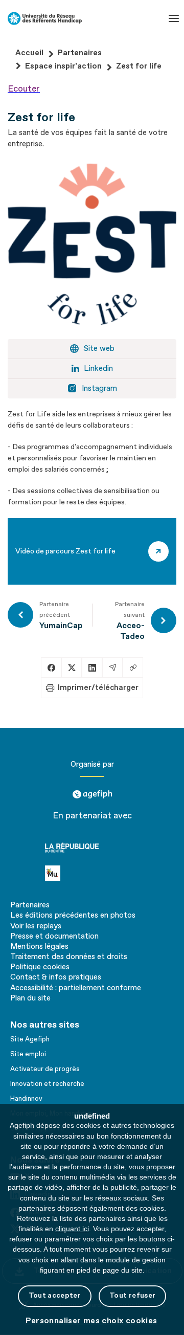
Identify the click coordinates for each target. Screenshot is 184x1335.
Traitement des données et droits (68, 957)
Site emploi (28, 1054)
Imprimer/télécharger (98, 688)
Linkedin (98, 368)
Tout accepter (55, 1295)
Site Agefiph (30, 1039)
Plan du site (30, 998)
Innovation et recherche (47, 1083)
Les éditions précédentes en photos (72, 915)
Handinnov (26, 1098)
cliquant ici (72, 1229)
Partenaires (30, 905)
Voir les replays (35, 926)
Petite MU (65, 872)
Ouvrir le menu (174, 18)
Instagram (99, 388)
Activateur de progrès (45, 1069)
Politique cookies (40, 967)
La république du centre (89, 847)
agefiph (92, 790)
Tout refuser (132, 1295)
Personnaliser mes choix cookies (91, 1321)
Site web (98, 348)
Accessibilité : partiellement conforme (75, 988)
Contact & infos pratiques (55, 977)
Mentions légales (39, 947)
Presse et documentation (54, 936)
